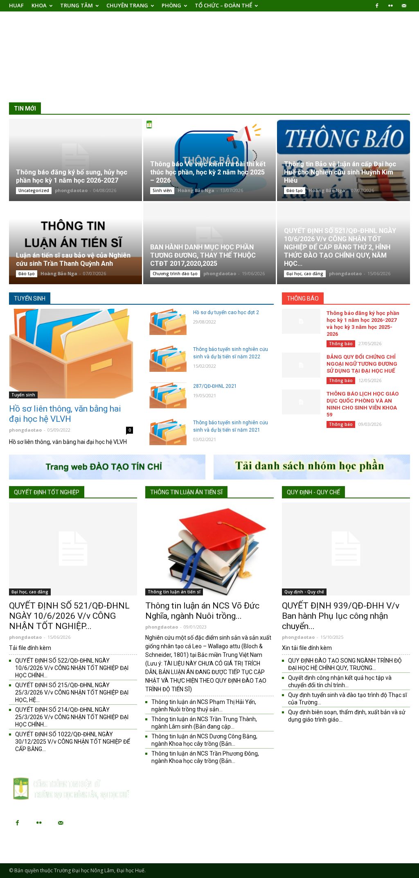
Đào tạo (294, 190)
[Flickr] (390, 5)
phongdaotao (71, 190)
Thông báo (303, 298)
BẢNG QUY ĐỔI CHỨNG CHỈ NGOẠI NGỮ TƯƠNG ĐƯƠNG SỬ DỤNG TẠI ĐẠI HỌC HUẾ (362, 364)
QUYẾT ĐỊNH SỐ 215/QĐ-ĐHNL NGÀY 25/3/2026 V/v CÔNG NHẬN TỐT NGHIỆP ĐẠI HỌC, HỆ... (71, 692)
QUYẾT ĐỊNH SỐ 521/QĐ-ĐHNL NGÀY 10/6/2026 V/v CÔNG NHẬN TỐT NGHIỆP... (69, 616)
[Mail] (404, 5)
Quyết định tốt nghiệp (46, 492)
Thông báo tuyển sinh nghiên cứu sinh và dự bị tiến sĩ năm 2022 (230, 353)
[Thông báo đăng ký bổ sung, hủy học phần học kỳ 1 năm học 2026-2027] (75, 160)
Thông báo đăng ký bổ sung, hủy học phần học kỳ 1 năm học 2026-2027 (71, 176)
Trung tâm (76, 5)
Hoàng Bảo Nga (196, 190)
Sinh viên (162, 190)
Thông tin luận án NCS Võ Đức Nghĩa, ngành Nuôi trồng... (202, 611)
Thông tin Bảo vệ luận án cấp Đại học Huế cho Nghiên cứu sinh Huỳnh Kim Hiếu (340, 172)
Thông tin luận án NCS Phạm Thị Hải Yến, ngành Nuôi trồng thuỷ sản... (203, 706)
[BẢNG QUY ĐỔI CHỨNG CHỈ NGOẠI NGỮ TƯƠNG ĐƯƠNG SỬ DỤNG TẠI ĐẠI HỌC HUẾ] (301, 365)
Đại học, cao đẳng (304, 273)
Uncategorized (33, 190)
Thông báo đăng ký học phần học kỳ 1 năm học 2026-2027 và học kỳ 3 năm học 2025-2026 (363, 323)
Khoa (39, 5)
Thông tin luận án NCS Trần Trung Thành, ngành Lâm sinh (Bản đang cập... (204, 723)
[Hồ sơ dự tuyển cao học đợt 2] (168, 322)
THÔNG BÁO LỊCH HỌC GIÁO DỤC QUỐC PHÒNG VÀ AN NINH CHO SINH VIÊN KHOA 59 (363, 404)
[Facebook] (377, 5)
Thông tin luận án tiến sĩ (186, 492)
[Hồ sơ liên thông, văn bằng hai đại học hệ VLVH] (71, 353)
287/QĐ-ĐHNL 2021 (215, 386)
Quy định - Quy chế (313, 492)
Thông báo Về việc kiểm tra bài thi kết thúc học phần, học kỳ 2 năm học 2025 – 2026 (208, 172)
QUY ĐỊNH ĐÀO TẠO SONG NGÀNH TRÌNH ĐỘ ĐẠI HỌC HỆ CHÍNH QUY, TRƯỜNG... (345, 664)
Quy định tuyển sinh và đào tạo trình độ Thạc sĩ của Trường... (347, 699)
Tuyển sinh (29, 298)
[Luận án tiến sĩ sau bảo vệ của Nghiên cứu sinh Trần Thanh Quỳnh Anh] (75, 243)
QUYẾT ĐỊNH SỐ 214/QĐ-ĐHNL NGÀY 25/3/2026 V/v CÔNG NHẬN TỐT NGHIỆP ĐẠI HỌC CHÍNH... (71, 717)
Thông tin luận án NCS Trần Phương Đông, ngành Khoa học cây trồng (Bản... (205, 757)
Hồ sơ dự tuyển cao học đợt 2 (226, 312)
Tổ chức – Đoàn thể (223, 5)
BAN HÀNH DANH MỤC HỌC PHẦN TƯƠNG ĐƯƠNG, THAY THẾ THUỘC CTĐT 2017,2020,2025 (203, 255)
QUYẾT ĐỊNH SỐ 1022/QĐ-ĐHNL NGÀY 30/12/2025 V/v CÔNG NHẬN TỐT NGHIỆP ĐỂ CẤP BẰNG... (72, 741)
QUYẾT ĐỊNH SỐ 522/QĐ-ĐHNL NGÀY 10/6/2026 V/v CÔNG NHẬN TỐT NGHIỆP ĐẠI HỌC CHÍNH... (71, 668)
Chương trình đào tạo (175, 273)
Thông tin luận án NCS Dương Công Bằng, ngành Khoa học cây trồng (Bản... (204, 740)
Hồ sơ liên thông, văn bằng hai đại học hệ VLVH (65, 414)
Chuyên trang (127, 5)
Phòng (171, 5)
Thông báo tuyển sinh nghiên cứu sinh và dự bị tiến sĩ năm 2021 (230, 426)
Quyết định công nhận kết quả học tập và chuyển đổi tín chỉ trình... (340, 681)
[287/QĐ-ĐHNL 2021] (168, 395)
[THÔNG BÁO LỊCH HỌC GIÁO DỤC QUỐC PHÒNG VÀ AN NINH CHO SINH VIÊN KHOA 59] (301, 401)
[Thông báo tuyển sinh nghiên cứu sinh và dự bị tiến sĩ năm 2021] (168, 432)
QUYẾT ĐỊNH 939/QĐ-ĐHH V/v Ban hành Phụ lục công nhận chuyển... (340, 616)
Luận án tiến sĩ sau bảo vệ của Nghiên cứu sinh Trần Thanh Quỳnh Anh (73, 259)
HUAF (16, 5)
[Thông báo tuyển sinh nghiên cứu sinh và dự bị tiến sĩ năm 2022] (168, 359)
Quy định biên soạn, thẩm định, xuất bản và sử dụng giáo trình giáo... (346, 716)
